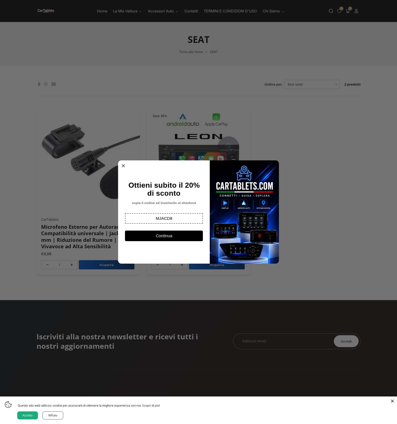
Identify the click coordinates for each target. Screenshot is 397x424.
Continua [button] (164, 236)
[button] (164, 218)
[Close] (392, 401)
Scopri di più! (151, 405)
